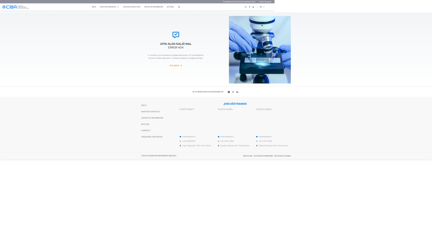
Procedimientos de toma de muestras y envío (239, 2)
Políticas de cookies (282, 156)
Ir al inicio (174, 66)
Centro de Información (152, 118)
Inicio (94, 7)
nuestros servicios (150, 112)
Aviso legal (248, 156)
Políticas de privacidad (263, 156)
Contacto (145, 130)
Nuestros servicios (109, 7)
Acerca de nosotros (131, 7)
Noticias (170, 7)
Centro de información (153, 7)
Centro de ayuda (265, 2)
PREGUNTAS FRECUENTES (151, 137)
